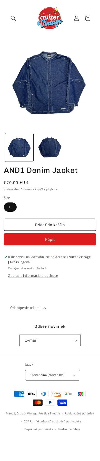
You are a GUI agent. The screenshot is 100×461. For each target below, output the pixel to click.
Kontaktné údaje (69, 429)
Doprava (26, 189)
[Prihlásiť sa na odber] (75, 340)
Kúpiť (50, 239)
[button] (13, 18)
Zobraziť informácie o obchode (33, 275)
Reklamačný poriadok (79, 413)
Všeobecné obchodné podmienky (58, 421)
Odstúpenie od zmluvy (28, 307)
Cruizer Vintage (27, 413)
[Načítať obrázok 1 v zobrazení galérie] (19, 147)
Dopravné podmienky (38, 429)
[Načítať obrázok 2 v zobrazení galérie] (50, 147)
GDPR (28, 421)
